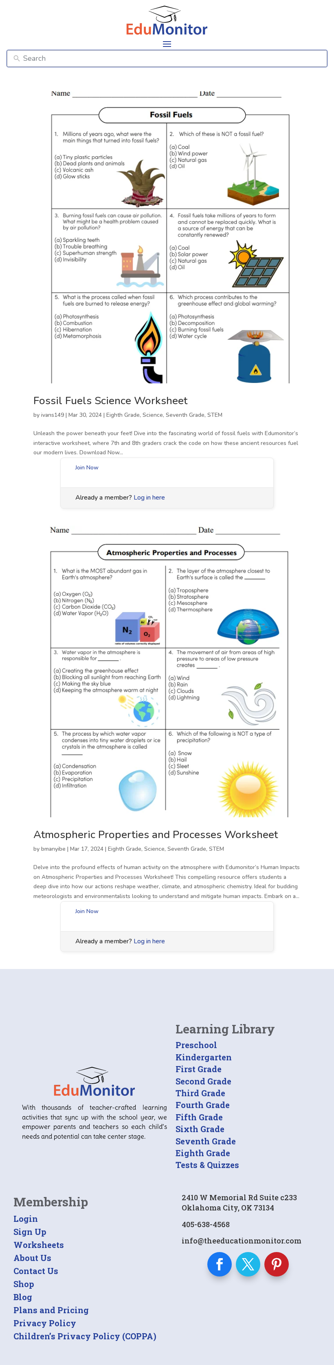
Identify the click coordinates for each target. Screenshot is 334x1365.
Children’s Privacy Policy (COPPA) (84, 1336)
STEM (214, 415)
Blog (22, 1297)
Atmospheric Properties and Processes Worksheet (155, 834)
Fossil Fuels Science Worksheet (110, 401)
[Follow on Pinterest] (276, 1264)
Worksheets (38, 1244)
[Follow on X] (248, 1264)
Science (153, 415)
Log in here (149, 497)
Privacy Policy (44, 1323)
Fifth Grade (199, 1117)
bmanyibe (53, 849)
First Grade (199, 1069)
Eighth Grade (123, 415)
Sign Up (29, 1231)
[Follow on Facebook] (219, 1264)
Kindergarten (204, 1057)
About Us (32, 1257)
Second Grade (203, 1081)
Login (25, 1218)
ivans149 (52, 415)
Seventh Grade (185, 415)
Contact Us (35, 1270)
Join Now (87, 467)
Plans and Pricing (51, 1310)
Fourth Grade (203, 1105)
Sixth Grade (200, 1129)
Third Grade (200, 1093)
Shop (23, 1284)
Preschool (196, 1045)
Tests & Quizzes (207, 1164)
